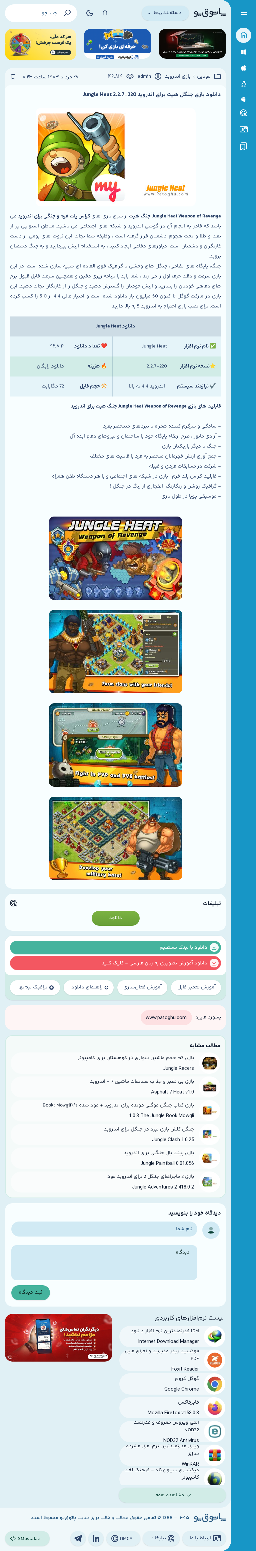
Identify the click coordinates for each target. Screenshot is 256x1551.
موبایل (204, 76)
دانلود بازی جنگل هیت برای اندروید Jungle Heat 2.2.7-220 (152, 94)
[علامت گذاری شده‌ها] (244, 146)
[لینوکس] (243, 84)
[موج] (192, 44)
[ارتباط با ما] (243, 129)
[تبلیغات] (243, 113)
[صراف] (40, 44)
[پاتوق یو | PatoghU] (210, 13)
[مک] (243, 68)
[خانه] (243, 35)
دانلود (115, 918)
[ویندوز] (243, 52)
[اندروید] (243, 99)
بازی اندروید (178, 76)
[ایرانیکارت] (117, 44)
